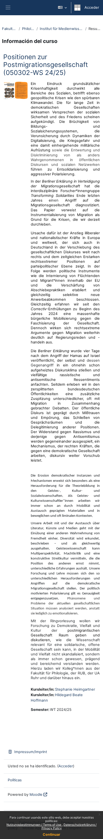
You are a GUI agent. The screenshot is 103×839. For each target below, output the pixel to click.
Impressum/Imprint (30, 752)
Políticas (15, 780)
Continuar (51, 834)
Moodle (36, 794)
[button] (62, 7)
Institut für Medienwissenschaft (61, 28)
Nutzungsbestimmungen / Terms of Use (34, 825)
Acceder (91, 7)
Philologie (28, 28)
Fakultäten (9, 28)
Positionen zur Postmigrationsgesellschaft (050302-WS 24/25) (45, 64)
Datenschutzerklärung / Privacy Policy (69, 826)
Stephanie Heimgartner (75, 689)
